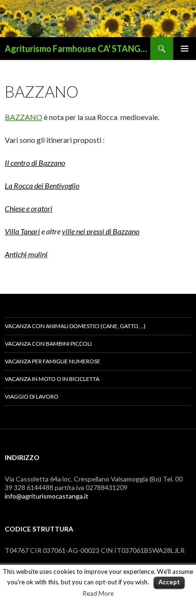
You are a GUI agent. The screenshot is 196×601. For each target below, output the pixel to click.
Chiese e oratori (28, 208)
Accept (169, 582)
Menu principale (184, 48)
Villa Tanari (22, 231)
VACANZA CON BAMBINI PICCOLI (48, 343)
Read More (98, 593)
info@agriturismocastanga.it (46, 496)
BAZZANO (23, 116)
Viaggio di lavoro (32, 396)
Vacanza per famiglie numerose (52, 361)
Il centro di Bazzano (35, 162)
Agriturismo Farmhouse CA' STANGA (76, 48)
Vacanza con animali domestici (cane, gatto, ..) (75, 326)
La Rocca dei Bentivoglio (42, 185)
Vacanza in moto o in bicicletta (52, 378)
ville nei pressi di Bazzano (100, 231)
